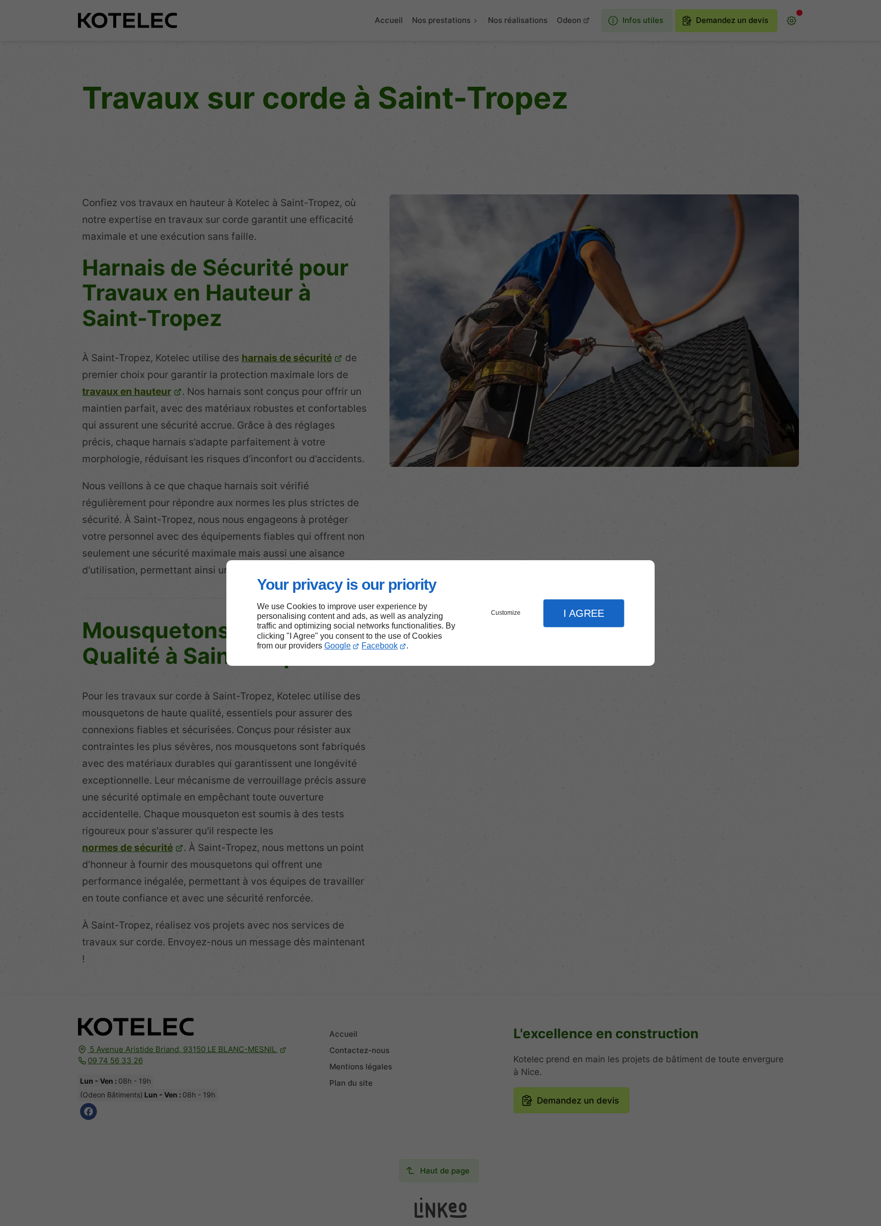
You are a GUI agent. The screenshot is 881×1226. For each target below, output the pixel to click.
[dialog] (440, 613)
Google (337, 645)
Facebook (379, 645)
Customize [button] (506, 612)
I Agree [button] (583, 613)
